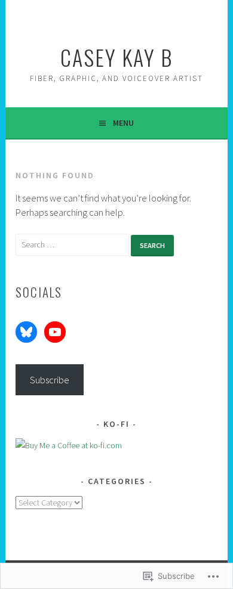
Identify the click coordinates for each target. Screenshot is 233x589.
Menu (123, 122)
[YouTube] (55, 332)
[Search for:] (73, 244)
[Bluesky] (26, 332)
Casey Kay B (116, 57)
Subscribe (49, 380)
